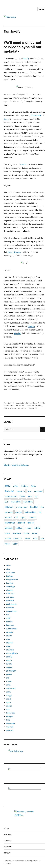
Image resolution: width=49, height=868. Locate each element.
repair (34, 533)
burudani (9, 583)
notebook (17, 533)
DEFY (22, 496)
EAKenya (10, 593)
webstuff (33, 403)
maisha (9, 635)
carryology (10, 586)
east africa (15, 501)
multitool (19, 528)
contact (7, 852)
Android (24, 485)
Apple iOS (9, 491)
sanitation (18, 538)
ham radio (10, 607)
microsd (21, 522)
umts (35, 538)
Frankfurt (34, 506)
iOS (16, 517)
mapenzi (9, 642)
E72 (6, 501)
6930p (7, 485)
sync (11, 408)
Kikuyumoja (8, 860)
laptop (23, 517)
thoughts (25, 403)
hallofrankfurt (30, 512)
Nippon (9, 667)
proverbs (8, 840)
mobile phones (12, 653)
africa (15, 485)
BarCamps (10, 572)
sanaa (8, 691)
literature (9, 632)
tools (8, 719)
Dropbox (17, 333)
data (43, 403)
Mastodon (16, 464)
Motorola (9, 528)
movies (9, 660)
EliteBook (9, 506)
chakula (9, 590)
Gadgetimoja (11, 604)
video (7, 543)
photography (11, 670)
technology (10, 712)
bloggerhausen (12, 579)
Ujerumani (10, 723)
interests (7, 834)
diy (36, 496)
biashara (9, 576)
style (8, 709)
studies (9, 705)
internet (8, 517)
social (8, 698)
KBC (8, 618)
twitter (27, 538)
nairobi (37, 528)
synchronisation (20, 408)
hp (40, 512)
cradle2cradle (11, 496)
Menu (41, 9)
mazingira (10, 649)
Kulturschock (11, 628)
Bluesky (7, 464)
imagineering (11, 611)
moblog (9, 656)
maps (8, 646)
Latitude (32, 517)
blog (29, 491)
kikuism (9, 621)
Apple (33, 485)
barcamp (21, 491)
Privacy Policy (19, 860)
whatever (9, 730)
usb (42, 538)
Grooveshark (36, 115)
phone (26, 533)
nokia (7, 533)
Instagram (25, 464)
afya (8, 569)
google (18, 512)
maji (8, 639)
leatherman (10, 522)
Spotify (26, 58)
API (39, 403)
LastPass (31, 326)
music (29, 405)
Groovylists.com (14, 252)
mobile (31, 522)
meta (16, 405)
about (6, 828)
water (15, 543)
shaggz (9, 695)
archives (7, 846)
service (34, 405)
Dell (30, 496)
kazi (8, 614)
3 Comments (32, 408)
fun (42, 506)
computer (38, 491)
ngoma (18, 403)
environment (21, 506)
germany (9, 512)
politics (9, 674)
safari (8, 684)
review (8, 538)
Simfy (6, 118)
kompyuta (10, 625)
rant (7, 677)
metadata (23, 164)
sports (8, 702)
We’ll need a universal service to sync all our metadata (22, 47)
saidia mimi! (11, 688)
